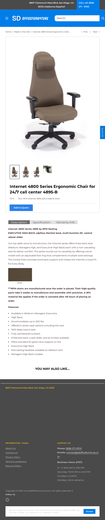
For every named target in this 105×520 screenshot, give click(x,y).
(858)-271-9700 (74, 448)
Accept (89, 511)
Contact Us (11, 452)
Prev (85, 32)
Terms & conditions (15, 461)
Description (19, 222)
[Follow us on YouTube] (7, 500)
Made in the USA (22, 32)
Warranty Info (65, 222)
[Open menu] (6, 18)
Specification (41, 222)
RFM (12, 198)
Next (95, 32)
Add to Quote (21, 207)
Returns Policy (13, 466)
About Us (10, 448)
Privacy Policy (12, 457)
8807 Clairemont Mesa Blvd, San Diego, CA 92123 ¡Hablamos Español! (51, 5)
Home (8, 32)
